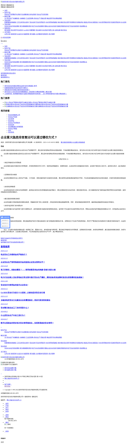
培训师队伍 (83, 26)
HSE (9, 130)
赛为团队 (33, 34)
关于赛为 (7, 32)
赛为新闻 (7, 30)
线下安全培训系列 (73, 26)
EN (2, 37)
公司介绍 (7, 34)
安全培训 (7, 24)
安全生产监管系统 (42, 14)
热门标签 (7, 380)
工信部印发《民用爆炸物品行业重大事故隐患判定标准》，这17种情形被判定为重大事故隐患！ (35, 93)
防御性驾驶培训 (62, 26)
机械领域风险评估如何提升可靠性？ (16, 88)
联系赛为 (45, 34)
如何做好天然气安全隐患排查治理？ (13, 242)
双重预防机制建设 (10, 22)
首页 (5, 10)
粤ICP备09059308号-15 (11, 378)
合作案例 (39, 34)
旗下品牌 (8, 384)
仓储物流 (22, 18)
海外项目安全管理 (64, 22)
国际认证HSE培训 (50, 26)
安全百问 (20, 30)
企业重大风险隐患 (79, 142)
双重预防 (32, 30)
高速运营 (43, 18)
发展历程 (14, 34)
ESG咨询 (123, 22)
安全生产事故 (12, 128)
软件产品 (7, 12)
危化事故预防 (57, 18)
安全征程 (11, 124)
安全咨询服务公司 (14, 115)
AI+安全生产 (8, 18)
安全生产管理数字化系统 (12, 14)
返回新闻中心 (5, 77)
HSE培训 (45, 30)
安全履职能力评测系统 (15, 126)
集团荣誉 (26, 34)
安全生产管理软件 (14, 122)
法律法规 (58, 30)
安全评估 (11, 121)
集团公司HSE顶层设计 (91, 22)
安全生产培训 (12, 117)
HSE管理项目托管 (105, 22)
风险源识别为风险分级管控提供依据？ (17, 90)
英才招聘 (52, 34)
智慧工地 (51, 30)
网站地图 (7, 382)
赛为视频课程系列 (26, 26)
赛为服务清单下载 (10, 370)
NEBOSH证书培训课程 (12, 26)
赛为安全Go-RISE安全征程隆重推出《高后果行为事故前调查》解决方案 (28, 91)
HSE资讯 (11, 132)
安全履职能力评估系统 (28, 14)
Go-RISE (26, 30)
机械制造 (16, 18)
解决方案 (7, 16)
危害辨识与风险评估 (76, 22)
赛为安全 (7, 386)
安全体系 (39, 30)
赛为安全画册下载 (10, 368)
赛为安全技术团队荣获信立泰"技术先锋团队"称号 (20, 86)
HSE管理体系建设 (51, 22)
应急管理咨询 (115, 22)
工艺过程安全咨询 (23, 22)
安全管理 (14, 30)
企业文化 (20, 34)
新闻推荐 (5, 246)
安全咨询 (7, 20)
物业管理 (50, 18)
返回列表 (4, 75)
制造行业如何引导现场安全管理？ (12, 238)
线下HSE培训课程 (38, 26)
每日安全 (64, 30)
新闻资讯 (7, 28)
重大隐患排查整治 (67, 142)
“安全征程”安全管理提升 (37, 22)
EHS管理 (11, 119)
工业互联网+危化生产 (33, 18)
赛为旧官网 (7, 37)
